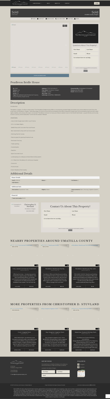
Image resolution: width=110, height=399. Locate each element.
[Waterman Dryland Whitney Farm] (86, 319)
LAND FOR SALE (36, 3)
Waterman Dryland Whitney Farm (85, 332)
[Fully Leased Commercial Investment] (24, 255)
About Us (57, 3)
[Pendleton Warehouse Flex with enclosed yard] (86, 255)
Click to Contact (78, 91)
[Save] (64, 26)
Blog (48, 3)
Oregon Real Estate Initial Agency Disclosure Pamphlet (55, 385)
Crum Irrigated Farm (24, 332)
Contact (67, 3)
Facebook (82, 367)
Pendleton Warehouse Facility (55, 268)
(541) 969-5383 (79, 90)
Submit (86, 70)
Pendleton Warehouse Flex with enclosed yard (85, 269)
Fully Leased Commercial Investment (24, 268)
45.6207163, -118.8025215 (54, 95)
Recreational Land (21, 95)
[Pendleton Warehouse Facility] (55, 255)
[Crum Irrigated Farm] (24, 319)
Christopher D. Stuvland (85, 88)
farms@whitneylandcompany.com (19, 374)
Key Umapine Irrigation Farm (55, 332)
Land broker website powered (82, 385)
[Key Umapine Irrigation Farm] (55, 319)
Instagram (82, 364)
